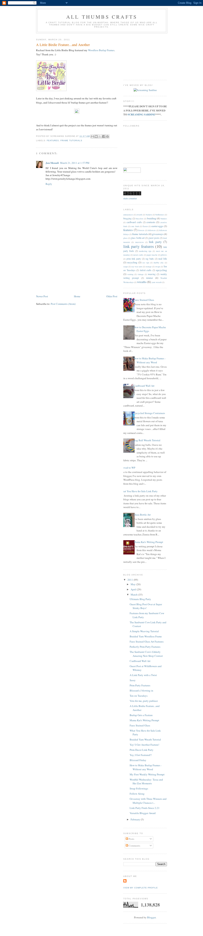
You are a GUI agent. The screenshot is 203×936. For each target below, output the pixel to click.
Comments (134, 845)
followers (152, 230)
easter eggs (157, 226)
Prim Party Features (140, 685)
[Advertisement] (66, 266)
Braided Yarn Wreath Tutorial (145, 739)
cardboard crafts (134, 222)
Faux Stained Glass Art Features (147, 641)
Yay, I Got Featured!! (141, 755)
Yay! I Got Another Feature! (144, 744)
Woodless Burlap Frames (101, 50)
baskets (149, 214)
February (136, 819)
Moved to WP (127, 467)
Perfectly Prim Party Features (145, 646)
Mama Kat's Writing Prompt (148, 542)
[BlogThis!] (96, 136)
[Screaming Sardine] (145, 90)
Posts (131, 839)
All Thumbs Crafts (101, 16)
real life (162, 258)
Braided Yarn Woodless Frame (146, 636)
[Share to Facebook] (104, 136)
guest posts (153, 237)
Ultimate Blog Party (140, 599)
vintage (141, 274)
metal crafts (138, 254)
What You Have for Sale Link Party (139, 491)
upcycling (161, 270)
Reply (49, 184)
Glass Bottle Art (142, 514)
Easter (145, 226)
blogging (127, 218)
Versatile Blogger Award (143, 813)
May (133, 584)
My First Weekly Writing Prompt (147, 774)
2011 (130, 579)
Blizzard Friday (138, 760)
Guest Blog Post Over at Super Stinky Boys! (146, 606)
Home (77, 296)
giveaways (157, 234)
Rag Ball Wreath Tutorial (147, 440)
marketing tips (145, 251)
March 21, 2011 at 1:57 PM (74, 163)
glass (125, 238)
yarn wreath (157, 282)
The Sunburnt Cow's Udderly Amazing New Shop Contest (146, 654)
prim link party (133, 258)
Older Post (111, 296)
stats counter (130, 198)
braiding (151, 218)
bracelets (139, 218)
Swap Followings (139, 788)
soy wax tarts (136, 266)
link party (155, 242)
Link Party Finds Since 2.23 (144, 808)
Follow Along (137, 793)
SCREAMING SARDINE (141, 114)
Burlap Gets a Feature (141, 715)
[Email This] (92, 136)
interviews (139, 242)
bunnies (164, 218)
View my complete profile (140, 888)
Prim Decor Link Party (141, 750)
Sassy (133, 680)
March (134, 594)
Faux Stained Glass (144, 300)
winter (149, 278)
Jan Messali (52, 163)
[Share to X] (100, 136)
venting (130, 274)
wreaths (142, 282)
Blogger (151, 917)
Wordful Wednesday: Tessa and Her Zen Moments (146, 781)
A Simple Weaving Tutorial (144, 631)
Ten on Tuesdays (138, 695)
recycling (132, 262)
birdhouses (159, 214)
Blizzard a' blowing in (141, 690)
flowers (141, 230)
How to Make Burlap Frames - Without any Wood (150, 360)
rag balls (150, 258)
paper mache (152, 254)
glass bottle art (137, 237)
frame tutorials (71, 140)
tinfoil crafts (146, 270)
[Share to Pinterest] (107, 136)
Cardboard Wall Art (144, 385)
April (134, 589)
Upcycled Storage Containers (149, 413)
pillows (164, 254)
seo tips (145, 262)
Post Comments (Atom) (63, 304)
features (53, 140)
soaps (125, 266)
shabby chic (158, 262)
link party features (138, 246)
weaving (152, 274)
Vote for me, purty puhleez (144, 701)
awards (139, 214)
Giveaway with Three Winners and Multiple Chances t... (148, 801)
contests (151, 222)
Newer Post (42, 296)
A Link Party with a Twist (143, 675)
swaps (157, 266)
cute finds (135, 226)
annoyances (128, 214)
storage (149, 266)
